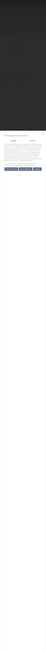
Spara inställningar (25, 169)
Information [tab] (13, 140)
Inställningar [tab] (32, 140)
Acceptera (37, 169)
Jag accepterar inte (11, 169)
